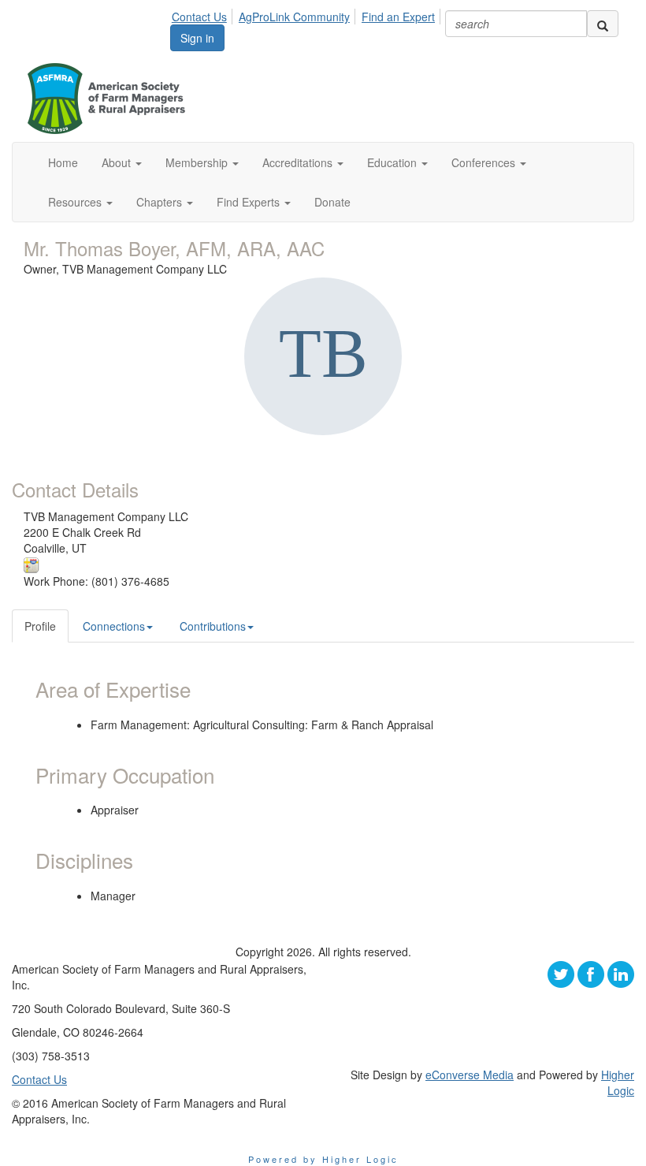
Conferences (484, 162)
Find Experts (250, 202)
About (118, 162)
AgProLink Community (294, 16)
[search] (602, 23)
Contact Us (199, 16)
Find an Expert (398, 16)
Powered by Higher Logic (323, 1159)
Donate (332, 202)
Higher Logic (617, 1082)
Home (63, 162)
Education (393, 162)
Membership (198, 162)
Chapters (160, 202)
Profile (40, 626)
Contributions (213, 626)
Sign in (197, 38)
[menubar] (307, 14)
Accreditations (299, 162)
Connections (114, 626)
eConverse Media (469, 1074)
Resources (76, 202)
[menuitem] (203, 14)
